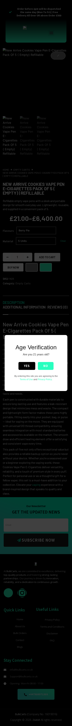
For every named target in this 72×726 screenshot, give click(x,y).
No (45, 366)
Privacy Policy (45, 379)
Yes (27, 366)
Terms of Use (26, 379)
